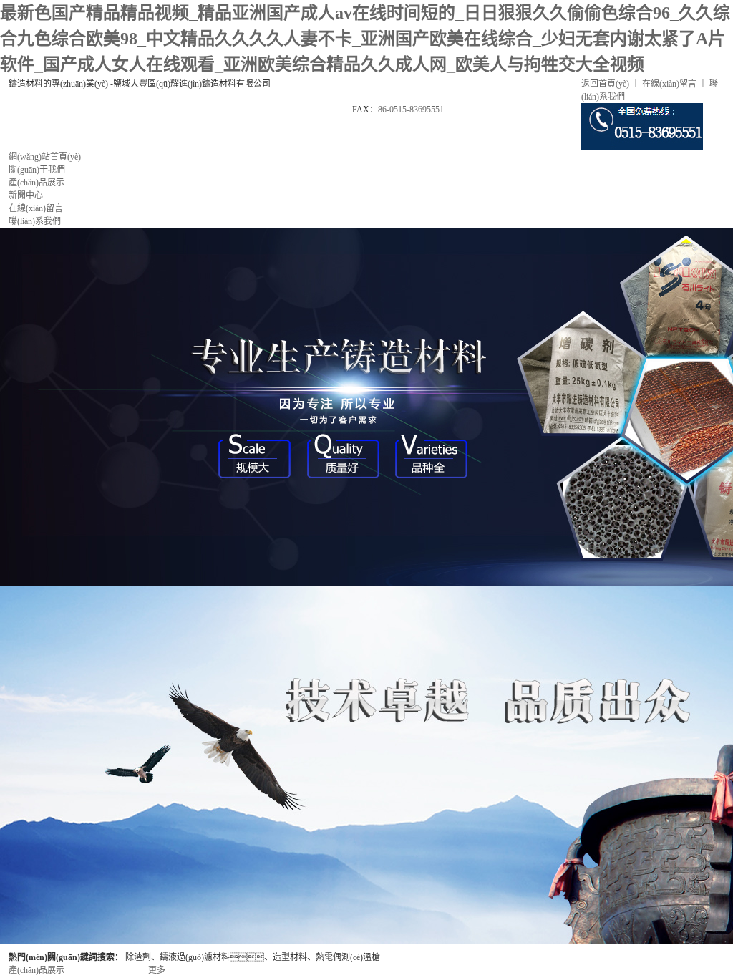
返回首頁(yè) (605, 84)
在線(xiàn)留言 (669, 84)
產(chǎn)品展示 (36, 970)
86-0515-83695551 (411, 110)
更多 (156, 970)
